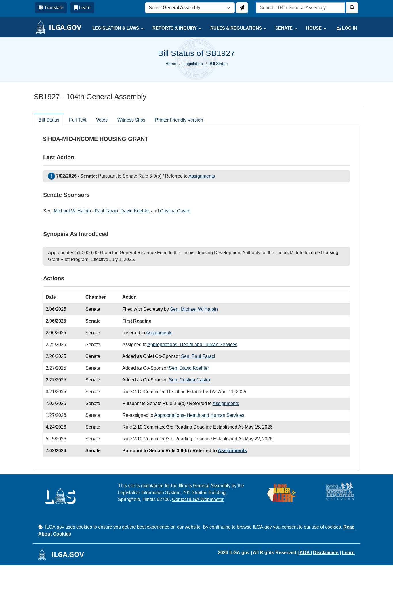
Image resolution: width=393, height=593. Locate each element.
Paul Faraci (106, 210)
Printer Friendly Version (179, 120)
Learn (348, 552)
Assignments (201, 176)
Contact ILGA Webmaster (198, 499)
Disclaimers (326, 552)
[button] (114, 28)
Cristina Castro (175, 210)
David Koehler (135, 210)
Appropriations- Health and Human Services (192, 344)
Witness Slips (131, 120)
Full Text (77, 120)
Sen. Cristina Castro (189, 379)
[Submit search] (352, 7)
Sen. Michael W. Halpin (194, 309)
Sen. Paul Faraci (198, 356)
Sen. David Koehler (189, 368)
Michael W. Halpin (72, 210)
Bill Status (49, 120)
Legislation (193, 63)
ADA (305, 552)
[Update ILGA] (242, 7)
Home (170, 63)
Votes (102, 120)
